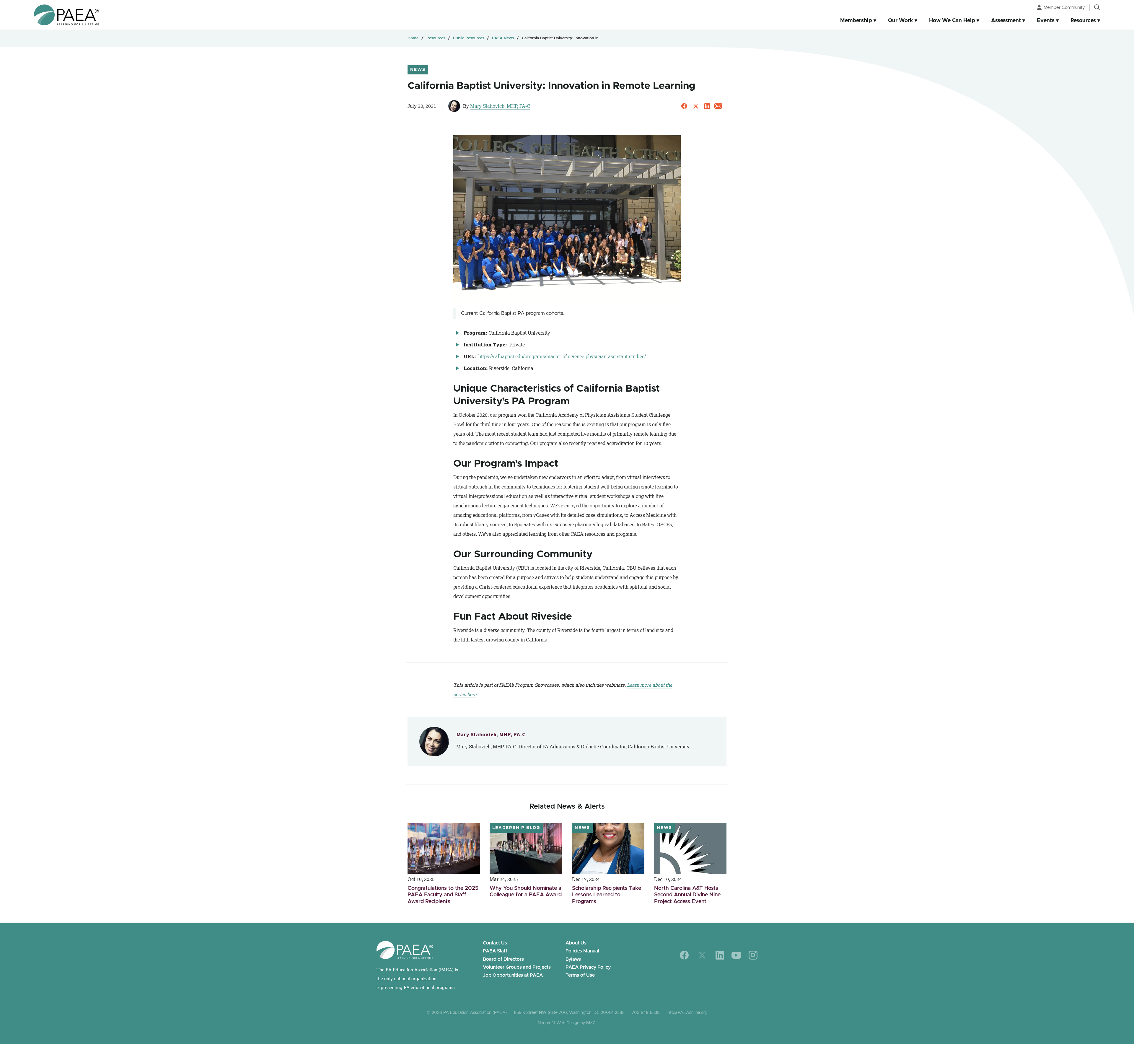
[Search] (1097, 7)
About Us (576, 943)
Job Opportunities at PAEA (513, 975)
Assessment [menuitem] (1006, 20)
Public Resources (468, 38)
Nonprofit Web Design (558, 1023)
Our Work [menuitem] (900, 20)
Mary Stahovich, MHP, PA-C (500, 106)
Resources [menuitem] (1083, 20)
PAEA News (503, 38)
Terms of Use (580, 975)
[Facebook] (684, 955)
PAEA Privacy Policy (588, 967)
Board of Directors (503, 959)
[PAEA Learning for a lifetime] (66, 15)
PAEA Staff (495, 951)
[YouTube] (736, 955)
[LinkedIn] (720, 955)
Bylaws (573, 959)
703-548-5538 (646, 1013)
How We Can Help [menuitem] (952, 20)
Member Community (1064, 7)
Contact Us (495, 943)
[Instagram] (753, 955)
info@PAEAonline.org (687, 1013)
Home (413, 38)
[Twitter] (702, 955)
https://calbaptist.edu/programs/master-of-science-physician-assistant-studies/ (561, 356)
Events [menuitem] (1046, 20)
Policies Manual (582, 951)
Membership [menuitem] (856, 20)
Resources (435, 38)
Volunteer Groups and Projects (517, 967)
